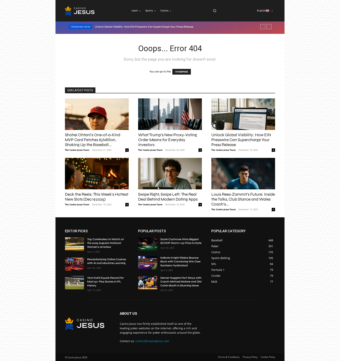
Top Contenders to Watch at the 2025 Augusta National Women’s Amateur (105, 243)
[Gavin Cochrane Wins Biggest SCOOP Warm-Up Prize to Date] (147, 244)
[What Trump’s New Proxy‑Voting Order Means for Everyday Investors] (170, 114)
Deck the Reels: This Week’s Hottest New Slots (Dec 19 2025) (96, 197)
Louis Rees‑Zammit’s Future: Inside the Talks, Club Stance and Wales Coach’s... (243, 199)
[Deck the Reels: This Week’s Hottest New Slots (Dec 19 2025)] (97, 173)
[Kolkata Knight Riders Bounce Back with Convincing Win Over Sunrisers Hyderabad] (147, 262)
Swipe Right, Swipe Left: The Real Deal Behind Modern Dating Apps (168, 197)
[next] (269, 26)
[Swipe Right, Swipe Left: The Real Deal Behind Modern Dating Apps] (170, 173)
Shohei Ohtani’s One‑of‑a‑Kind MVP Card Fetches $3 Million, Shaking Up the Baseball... (92, 139)
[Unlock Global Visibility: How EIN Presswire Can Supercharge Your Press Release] (243, 114)
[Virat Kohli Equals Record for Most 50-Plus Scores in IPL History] (74, 282)
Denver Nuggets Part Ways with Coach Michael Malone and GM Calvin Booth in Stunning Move (180, 281)
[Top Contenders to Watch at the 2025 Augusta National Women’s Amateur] (74, 244)
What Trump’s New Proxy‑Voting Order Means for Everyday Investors (167, 139)
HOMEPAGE (181, 71)
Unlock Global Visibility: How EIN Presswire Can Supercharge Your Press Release (144, 26)
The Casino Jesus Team (77, 149)
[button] (214, 10)
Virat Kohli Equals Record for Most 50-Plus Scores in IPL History (105, 281)
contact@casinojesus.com (152, 341)
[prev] (262, 26)
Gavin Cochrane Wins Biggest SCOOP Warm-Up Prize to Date (180, 241)
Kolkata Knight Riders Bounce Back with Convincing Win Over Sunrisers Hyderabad (180, 261)
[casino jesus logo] (79, 11)
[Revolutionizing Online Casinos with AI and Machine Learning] (74, 264)
